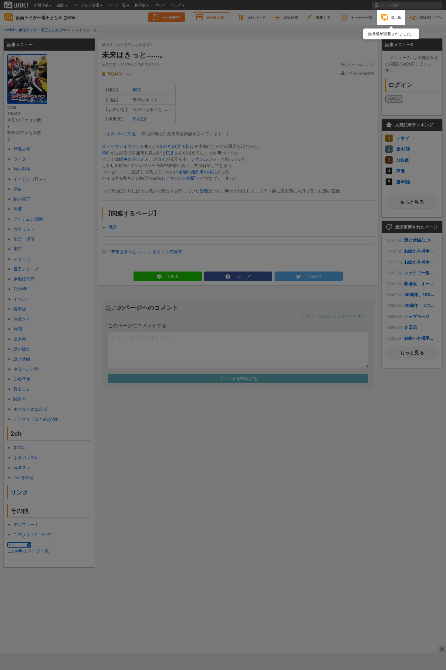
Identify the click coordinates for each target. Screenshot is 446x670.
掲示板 (395, 17)
